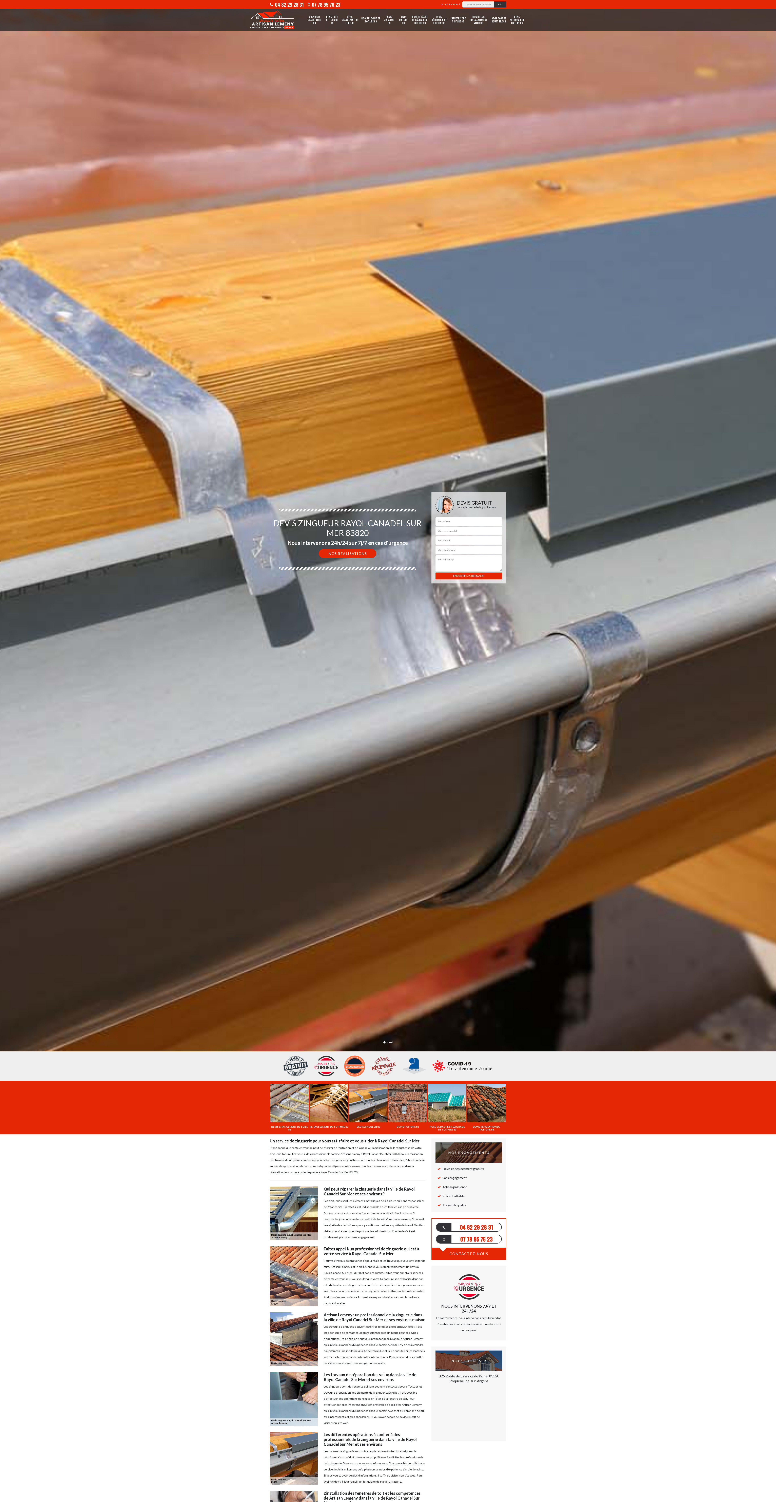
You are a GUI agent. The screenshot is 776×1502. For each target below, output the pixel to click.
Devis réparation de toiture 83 (439, 20)
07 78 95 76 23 (325, 4)
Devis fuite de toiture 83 (332, 20)
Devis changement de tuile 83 (350, 20)
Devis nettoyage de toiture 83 (517, 20)
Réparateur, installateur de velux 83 (478, 20)
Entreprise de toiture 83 (458, 20)
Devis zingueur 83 (389, 20)
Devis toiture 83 (403, 20)
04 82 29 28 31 (289, 4)
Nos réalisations (347, 553)
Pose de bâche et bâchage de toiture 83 (419, 20)
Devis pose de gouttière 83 (498, 20)
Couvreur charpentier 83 (314, 20)
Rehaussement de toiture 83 (370, 20)
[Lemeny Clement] (272, 20)
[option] (388, 601)
